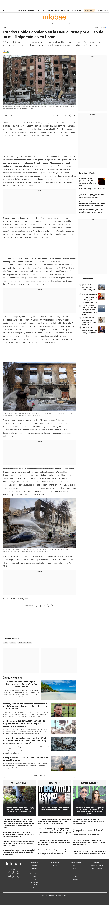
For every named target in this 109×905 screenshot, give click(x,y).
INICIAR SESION (102, 10)
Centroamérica (76, 10)
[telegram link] (13, 876)
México (63, 10)
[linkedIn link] (17, 876)
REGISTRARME (89, 10)
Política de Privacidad (96, 868)
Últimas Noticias (34, 885)
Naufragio (68, 23)
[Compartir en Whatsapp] (53, 115)
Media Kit (75, 879)
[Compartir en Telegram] (69, 115)
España (56, 10)
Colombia (50, 10)
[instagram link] (17, 872)
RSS (34, 887)
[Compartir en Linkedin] (65, 115)
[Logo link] (54, 16)
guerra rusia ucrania (25, 642)
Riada (48, 23)
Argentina (31, 10)
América (34, 865)
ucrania (12, 642)
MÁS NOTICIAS (39, 776)
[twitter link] (13, 872)
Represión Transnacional (57, 23)
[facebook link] (9, 872)
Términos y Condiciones (96, 865)
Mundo (5, 27)
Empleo (55, 865)
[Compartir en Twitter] (61, 115)
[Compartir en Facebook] (57, 115)
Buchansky (75, 23)
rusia (5, 642)
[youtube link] (9, 876)
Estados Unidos (40, 10)
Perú (68, 10)
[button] (3, 10)
